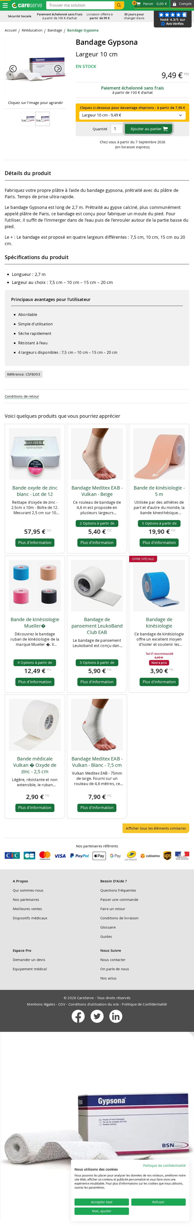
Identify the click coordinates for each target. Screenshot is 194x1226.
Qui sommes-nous (28, 890)
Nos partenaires (26, 899)
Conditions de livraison (119, 918)
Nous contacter (112, 959)
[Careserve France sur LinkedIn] (116, 1023)
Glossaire (108, 927)
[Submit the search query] (119, 5)
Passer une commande (119, 899)
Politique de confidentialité (164, 1165)
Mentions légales (41, 1004)
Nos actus (108, 978)
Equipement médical (30, 968)
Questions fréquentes (118, 890)
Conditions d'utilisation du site (93, 1004)
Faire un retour (112, 908)
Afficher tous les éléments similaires (156, 828)
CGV (61, 1004)
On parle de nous (114, 968)
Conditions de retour (22, 396)
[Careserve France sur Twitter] (97, 1023)
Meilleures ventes (27, 908)
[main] (97, 432)
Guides (106, 936)
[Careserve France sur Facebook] (78, 1023)
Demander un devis (29, 959)
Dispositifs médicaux (30, 918)
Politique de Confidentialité (144, 1004)
